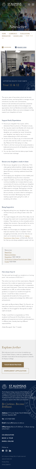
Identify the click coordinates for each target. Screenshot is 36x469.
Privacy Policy (5, 461)
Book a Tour (7, 438)
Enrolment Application (15, 371)
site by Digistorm (6, 464)
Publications (25, 33)
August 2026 (18, 36)
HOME (4, 33)
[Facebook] (3, 451)
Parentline (8, 257)
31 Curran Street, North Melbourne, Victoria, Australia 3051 (16, 414)
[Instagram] (6, 451)
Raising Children (10, 255)
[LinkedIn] (10, 451)
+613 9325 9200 (10, 419)
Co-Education (8, 435)
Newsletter (6, 36)
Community (13, 33)
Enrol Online (8, 441)
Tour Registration (12, 365)
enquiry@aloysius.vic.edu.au (15, 423)
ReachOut (8, 252)
